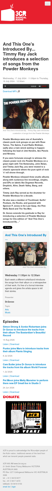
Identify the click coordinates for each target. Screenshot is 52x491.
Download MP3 (10, 91)
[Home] (14, 12)
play (5, 86)
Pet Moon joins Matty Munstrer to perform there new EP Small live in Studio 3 (25, 382)
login (14, 486)
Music (7, 312)
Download (14, 344)
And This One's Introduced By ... (25, 237)
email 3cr (6, 486)
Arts (7, 309)
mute (40, 86)
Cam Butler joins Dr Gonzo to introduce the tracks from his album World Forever (25, 366)
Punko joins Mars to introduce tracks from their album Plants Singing (26, 350)
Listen (5, 344)
